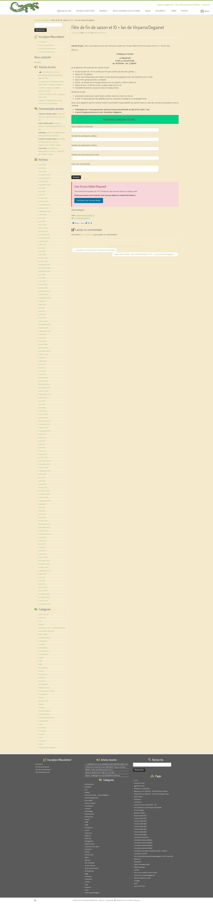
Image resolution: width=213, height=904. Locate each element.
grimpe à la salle (139, 813)
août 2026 (42, 165)
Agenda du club (64, 10)
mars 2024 (42, 225)
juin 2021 (42, 308)
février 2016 (43, 487)
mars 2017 (42, 451)
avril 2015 (42, 514)
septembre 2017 (45, 431)
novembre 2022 (44, 268)
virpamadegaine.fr (83, 218)
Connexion (43, 42)
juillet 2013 (42, 574)
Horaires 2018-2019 (140, 821)
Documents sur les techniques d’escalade (147, 807)
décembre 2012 (44, 594)
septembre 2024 (45, 211)
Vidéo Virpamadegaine (47, 747)
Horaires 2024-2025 (140, 832)
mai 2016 (42, 481)
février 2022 (43, 284)
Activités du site (139, 783)
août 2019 (42, 358)
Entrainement (44, 651)
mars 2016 (42, 484)
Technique (42, 731)
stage (41, 724)
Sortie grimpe (44, 721)
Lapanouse (43, 674)
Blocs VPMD (43, 634)
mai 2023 (42, 251)
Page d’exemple (139, 867)
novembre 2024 (44, 205)
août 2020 (42, 334)
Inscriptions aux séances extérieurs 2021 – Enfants (150, 851)
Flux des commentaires (47, 48)
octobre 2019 (43, 354)
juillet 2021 (42, 304)
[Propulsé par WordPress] (115, 900)
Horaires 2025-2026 (85, 10)
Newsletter (137, 862)
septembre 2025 (45, 185)
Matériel (42, 678)
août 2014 (42, 537)
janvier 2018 (43, 418)
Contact (37, 62)
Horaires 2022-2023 (140, 826)
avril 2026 (42, 168)
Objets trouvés (44, 688)
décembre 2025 (44, 175)
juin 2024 (42, 218)
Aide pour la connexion (142, 788)
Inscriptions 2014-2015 (141, 837)
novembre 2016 (44, 464)
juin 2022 (42, 274)
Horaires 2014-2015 (140, 816)
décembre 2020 (44, 324)
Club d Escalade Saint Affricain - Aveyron (91, 900)
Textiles (41, 734)
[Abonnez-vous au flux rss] (36, 900)
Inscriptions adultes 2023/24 (143, 843)
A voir (136, 780)
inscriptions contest (140, 853)
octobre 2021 (43, 294)
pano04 (136, 870)
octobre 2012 (43, 601)
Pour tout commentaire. (81, 164)
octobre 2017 (43, 427)
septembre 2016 (45, 471)
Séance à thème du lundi (142, 878)
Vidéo (173, 10)
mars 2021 (42, 318)
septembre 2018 (45, 394)
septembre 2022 (45, 271)
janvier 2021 (43, 321)
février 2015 (43, 521)
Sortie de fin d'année (46, 717)
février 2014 (43, 557)
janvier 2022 (43, 288)
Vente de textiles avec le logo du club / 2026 (99, 773)
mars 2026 (42, 171)
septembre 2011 (45, 604)
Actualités (160, 10)
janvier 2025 (43, 201)
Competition (43, 641)
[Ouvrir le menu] (202, 11)
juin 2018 (42, 401)
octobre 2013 (43, 567)
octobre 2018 (43, 391)
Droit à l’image (139, 810)
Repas (41, 704)
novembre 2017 (44, 424)
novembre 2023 (44, 238)
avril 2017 (42, 447)
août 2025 (42, 188)
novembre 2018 (44, 388)
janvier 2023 (43, 261)
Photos (184, 10)
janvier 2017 (43, 457)
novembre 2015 (44, 494)
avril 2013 (42, 584)
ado (40, 621)
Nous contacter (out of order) (126, 10)
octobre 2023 (43, 241)
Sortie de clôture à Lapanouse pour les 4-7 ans (51, 117)
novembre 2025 (44, 178)
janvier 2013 (43, 591)
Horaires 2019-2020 (140, 824)
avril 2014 (42, 551)
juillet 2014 (42, 541)
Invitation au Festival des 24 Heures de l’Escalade (94, 250)
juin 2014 (42, 544)
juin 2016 (42, 477)
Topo (40, 737)
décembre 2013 (44, 561)
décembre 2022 (44, 264)
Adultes (103, 10)
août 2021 (42, 301)
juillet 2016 (42, 474)
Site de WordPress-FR (47, 52)
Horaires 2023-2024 (140, 829)
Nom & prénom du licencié (82, 126)
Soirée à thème (44, 714)
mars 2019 (42, 374)
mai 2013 (42, 581)
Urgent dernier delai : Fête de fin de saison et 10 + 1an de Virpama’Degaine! (145, 254)
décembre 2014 (44, 524)
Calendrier (137, 799)
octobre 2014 (43, 531)
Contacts (42, 644)
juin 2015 (42, 507)
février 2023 (43, 258)
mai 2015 (42, 511)
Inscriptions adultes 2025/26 (143, 848)
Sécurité (42, 707)
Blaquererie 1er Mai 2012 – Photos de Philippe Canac (151, 794)
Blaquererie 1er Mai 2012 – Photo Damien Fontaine (151, 791)
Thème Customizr (134, 900)
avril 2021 (42, 314)
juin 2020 (42, 338)
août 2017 (42, 434)
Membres (137, 859)
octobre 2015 (43, 497)
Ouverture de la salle (46, 691)
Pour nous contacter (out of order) (145, 872)
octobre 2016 (43, 467)
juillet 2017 (42, 437)
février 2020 (43, 344)
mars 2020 (42, 341)
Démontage (43, 648)
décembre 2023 (44, 235)
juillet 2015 (42, 504)
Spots (148, 10)
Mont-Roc (42, 681)
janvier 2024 (43, 231)
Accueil (37, 20)
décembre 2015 (44, 491)
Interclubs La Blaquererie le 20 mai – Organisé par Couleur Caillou (51, 142)
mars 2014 (42, 554)
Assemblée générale (46, 631)
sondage (137, 881)
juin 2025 (42, 191)
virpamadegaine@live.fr (85, 215)
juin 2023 (42, 248)
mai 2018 (42, 404)
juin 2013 (42, 577)
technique (42, 727)
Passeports (43, 694)
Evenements (43, 654)
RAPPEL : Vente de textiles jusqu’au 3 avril (99, 770)
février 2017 (43, 454)
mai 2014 (42, 547)
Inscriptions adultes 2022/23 (143, 840)
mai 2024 (42, 221)
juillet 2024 (42, 215)
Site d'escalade (44, 711)
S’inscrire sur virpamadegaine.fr (144, 875)
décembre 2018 (44, 384)
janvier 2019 (43, 381)
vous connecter (87, 234)
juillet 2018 (42, 398)
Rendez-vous (44, 701)
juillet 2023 (42, 244)
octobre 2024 (43, 208)
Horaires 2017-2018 (140, 818)
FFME (40, 661)
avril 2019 (42, 371)
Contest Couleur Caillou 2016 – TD (145, 805)
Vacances (42, 741)
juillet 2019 (42, 361)
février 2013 (43, 587)
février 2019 (43, 378)
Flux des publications (46, 45)
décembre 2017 (44, 421)
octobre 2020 (43, 328)
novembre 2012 (44, 597)
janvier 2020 (43, 348)
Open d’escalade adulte (142, 864)
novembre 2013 (44, 564)
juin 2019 (42, 364)
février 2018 (43, 414)
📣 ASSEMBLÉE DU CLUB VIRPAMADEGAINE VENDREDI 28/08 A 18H (50, 75)
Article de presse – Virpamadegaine (52, 628)
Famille (41, 658)
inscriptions (43, 668)
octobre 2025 (43, 181)
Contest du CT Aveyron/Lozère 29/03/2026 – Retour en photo (105, 767)
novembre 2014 (44, 527)
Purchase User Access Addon (89, 200)
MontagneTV (43, 684)
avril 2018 (42, 408)
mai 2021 (42, 311)
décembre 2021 (44, 291)
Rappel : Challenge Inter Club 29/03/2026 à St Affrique (102, 775)
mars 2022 (42, 281)
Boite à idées (138, 797)
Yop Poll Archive (139, 886)
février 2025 (43, 198)
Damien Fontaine (100, 33)
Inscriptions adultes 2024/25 (143, 845)
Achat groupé (44, 614)
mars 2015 (42, 517)
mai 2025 (42, 195)
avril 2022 (42, 278)
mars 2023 (42, 254)
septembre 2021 (45, 298)
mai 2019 (42, 368)
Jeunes (41, 671)
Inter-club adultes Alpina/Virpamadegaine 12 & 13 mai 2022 (153, 856)
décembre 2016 (44, 461)
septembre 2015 (45, 501)
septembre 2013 (45, 571)
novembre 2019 (44, 351)
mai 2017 (42, 444)
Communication (44, 638)
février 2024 (43, 228)
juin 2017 (42, 441)
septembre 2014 (45, 534)
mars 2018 (42, 411)
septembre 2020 (45, 331)
